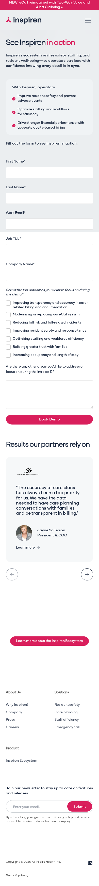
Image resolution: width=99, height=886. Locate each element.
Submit (79, 807)
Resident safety (67, 705)
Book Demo (49, 419)
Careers (12, 727)
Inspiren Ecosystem (21, 761)
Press (10, 720)
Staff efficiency (67, 720)
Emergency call (67, 727)
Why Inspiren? (17, 705)
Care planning (66, 712)
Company (14, 712)
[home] (23, 20)
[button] (88, 20)
